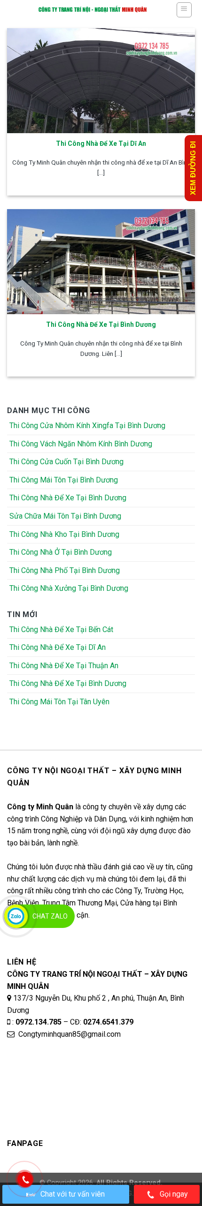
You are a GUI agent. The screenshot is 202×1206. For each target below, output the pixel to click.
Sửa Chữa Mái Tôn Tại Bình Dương (65, 516)
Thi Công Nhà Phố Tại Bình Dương (64, 570)
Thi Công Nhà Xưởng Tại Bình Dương (68, 588)
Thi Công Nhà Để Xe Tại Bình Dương (67, 497)
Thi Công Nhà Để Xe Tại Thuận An (63, 665)
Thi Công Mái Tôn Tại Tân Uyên (59, 701)
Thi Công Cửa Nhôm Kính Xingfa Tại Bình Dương (87, 425)
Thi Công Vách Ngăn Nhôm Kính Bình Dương (80, 443)
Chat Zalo (50, 916)
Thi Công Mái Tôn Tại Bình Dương (63, 479)
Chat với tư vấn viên (72, 1194)
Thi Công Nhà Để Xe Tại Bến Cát (61, 629)
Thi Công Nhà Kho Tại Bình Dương (64, 534)
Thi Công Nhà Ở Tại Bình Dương (60, 552)
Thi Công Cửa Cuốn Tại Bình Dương (66, 461)
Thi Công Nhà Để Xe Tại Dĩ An (57, 647)
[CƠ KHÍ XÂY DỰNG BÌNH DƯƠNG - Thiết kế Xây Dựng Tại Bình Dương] (92, 9)
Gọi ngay (174, 1194)
